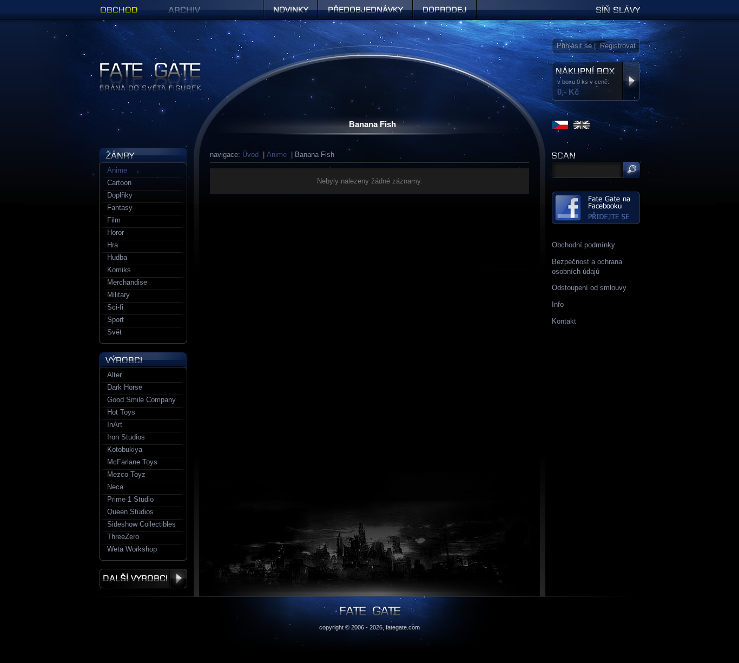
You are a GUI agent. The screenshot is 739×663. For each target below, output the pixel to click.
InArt (114, 425)
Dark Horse (124, 387)
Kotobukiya (124, 449)
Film (114, 220)
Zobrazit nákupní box (631, 81)
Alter (114, 375)
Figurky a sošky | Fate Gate (143, 66)
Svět (114, 332)
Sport (115, 320)
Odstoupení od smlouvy (589, 288)
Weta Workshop (132, 549)
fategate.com (403, 627)
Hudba (117, 257)
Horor (115, 232)
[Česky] (560, 125)
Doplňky (120, 195)
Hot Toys (121, 412)
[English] (581, 125)
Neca (115, 487)
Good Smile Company (141, 400)
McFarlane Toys (132, 462)
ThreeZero (123, 537)
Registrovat (618, 46)
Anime (277, 154)
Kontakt (564, 321)
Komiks (119, 270)
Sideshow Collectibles (141, 524)
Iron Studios (126, 437)
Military (118, 295)
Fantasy (120, 208)
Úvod (250, 154)
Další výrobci (143, 578)
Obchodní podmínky (583, 245)
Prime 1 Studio (130, 499)
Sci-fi (115, 307)
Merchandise (127, 282)
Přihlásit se (574, 46)
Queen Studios (130, 512)
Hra (112, 245)
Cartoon (119, 183)
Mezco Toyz (126, 474)
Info (558, 304)
